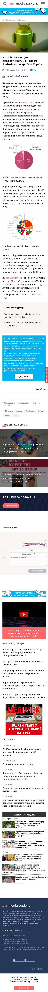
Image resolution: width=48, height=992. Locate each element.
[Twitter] (35, 70)
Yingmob (15, 415)
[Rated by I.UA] (18, 961)
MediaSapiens (20, 75)
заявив (32, 287)
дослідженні (27, 102)
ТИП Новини (8, 411)
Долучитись (24, 376)
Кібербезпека (11, 20)
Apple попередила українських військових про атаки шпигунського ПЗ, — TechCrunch (23, 685)
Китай (40, 411)
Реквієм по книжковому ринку (18, 763)
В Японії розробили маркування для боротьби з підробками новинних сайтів (23, 696)
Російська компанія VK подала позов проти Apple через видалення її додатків (21, 751)
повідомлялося (14, 277)
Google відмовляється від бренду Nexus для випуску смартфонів (22, 315)
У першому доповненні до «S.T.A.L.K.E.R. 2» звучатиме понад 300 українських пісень (23, 673)
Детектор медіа (24, 814)
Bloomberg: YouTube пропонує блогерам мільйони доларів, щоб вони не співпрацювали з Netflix (23, 652)
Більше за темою (15, 424)
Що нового (22, 20)
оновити (42, 540)
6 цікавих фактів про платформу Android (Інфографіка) (23, 324)
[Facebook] (31, 70)
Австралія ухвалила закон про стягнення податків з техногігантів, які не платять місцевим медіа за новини (23, 802)
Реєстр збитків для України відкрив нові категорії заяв (23, 663)
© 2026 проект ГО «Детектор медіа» (14, 939)
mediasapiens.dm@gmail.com (17, 941)
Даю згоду (24, 988)
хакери (19, 411)
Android (6, 415)
